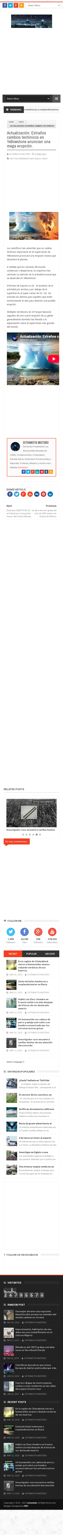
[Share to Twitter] (13, 824)
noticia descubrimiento (43, 802)
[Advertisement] (31, 63)
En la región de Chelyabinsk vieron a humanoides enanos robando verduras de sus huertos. (34, 966)
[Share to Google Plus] (16, 824)
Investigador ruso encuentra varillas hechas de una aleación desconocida (30, 831)
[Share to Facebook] (9, 824)
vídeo (21, 122)
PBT (26, 1506)
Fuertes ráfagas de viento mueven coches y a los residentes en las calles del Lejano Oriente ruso (35, 1386)
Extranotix (23, 467)
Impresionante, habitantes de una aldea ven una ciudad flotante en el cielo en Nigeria (33, 1332)
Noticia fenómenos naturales (25, 158)
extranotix (32, 1503)
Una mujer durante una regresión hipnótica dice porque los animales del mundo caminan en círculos (35, 1314)
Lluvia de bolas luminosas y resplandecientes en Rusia (33, 983)
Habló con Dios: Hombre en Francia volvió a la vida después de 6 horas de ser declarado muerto (35, 1004)
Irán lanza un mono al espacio (35, 1137)
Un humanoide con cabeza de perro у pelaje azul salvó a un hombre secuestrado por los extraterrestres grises (34, 1024)
